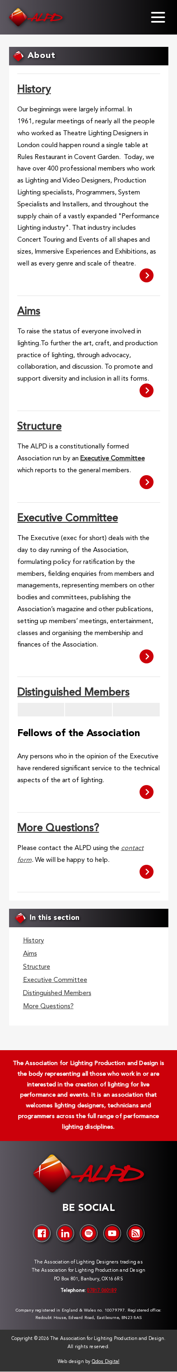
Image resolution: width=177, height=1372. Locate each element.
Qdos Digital (105, 1362)
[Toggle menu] (158, 17)
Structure (39, 427)
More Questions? (58, 828)
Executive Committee (67, 518)
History (34, 90)
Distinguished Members (73, 693)
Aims (28, 312)
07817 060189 (101, 1291)
